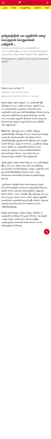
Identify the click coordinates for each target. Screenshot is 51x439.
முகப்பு (5, 8)
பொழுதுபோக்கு (25, 8)
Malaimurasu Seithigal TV (12, 88)
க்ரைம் (47, 8)
